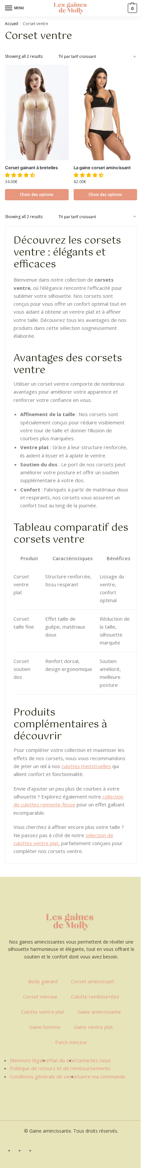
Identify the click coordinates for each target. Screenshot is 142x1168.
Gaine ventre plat (93, 1027)
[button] (20, 175)
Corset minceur (40, 996)
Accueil (11, 23)
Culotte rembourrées (95, 996)
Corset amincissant (92, 981)
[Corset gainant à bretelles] (37, 112)
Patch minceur (71, 1042)
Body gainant (43, 981)
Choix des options (36, 194)
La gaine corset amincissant (102, 167)
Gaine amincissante (99, 1011)
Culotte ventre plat (42, 1011)
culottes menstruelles (86, 766)
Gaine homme (44, 1027)
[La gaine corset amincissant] (105, 112)
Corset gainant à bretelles (31, 167)
